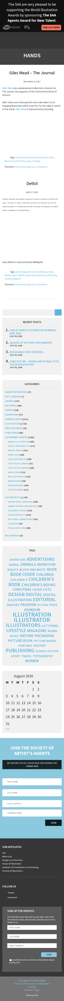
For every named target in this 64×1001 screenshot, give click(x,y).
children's (18, 580)
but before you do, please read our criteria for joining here (32, 765)
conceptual (20, 157)
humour (32, 609)
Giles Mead (7, 88)
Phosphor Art (15, 485)
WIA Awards (12, 535)
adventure (17, 560)
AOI (4, 852)
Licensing (13, 523)
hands (39, 157)
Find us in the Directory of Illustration (32, 983)
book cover (22, 574)
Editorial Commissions (20, 519)
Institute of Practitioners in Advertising (20, 867)
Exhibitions (12, 414)
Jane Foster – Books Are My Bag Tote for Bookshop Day (34, 363)
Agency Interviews (16, 391)
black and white (32, 569)
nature (26, 635)
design (16, 594)
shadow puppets (13, 278)
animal (14, 565)
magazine (36, 630)
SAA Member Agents (16, 437)
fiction (42, 605)
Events (9, 410)
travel (26, 656)
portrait (25, 646)
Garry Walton (41, 271)
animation (46, 564)
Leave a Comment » (39, 166)
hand (50, 271)
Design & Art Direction (12, 860)
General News (21, 166)
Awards (9, 400)
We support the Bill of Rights (32, 980)
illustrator (9, 160)
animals (28, 564)
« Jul (7, 728)
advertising (20, 271)
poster (40, 645)
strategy (36, 160)
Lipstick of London (18, 463)
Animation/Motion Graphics (23, 506)
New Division (14, 481)
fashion (28, 604)
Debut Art (13, 454)
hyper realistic (18, 275)
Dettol (32, 183)
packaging (44, 635)
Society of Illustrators (12, 870)
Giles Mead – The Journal (32, 73)
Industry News (14, 428)
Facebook (12, 897)
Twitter (11, 892)
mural (53, 631)
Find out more (51, 27)
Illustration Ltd (17, 459)
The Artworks (15, 489)
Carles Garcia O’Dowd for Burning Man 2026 (33, 331)
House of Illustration (11, 863)
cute (47, 589)
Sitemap (32, 986)
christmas (22, 589)
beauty (12, 570)
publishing (11, 432)
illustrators (20, 160)
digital (34, 594)
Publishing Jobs (16, 528)
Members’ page (32, 990)
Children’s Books (17, 510)
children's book (31, 581)
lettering (50, 626)
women (32, 660)
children (45, 574)
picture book (20, 640)
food (53, 605)
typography (43, 656)
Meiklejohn (14, 472)
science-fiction (47, 651)
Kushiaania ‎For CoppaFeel (27, 352)
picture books (45, 641)
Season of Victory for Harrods (31, 342)
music (14, 636)
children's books (38, 584)
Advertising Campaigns (20, 501)
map (29, 160)
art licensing (13, 396)
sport (15, 656)
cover (37, 589)
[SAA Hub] (20, 40)
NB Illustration (16, 476)
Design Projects (17, 514)
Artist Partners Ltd (19, 446)
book (52, 569)
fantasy (13, 605)
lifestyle (16, 630)
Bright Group (15, 450)
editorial (31, 157)
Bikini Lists (7, 856)
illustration (48, 157)
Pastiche (52, 275)
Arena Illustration (18, 441)
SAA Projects (13, 497)
